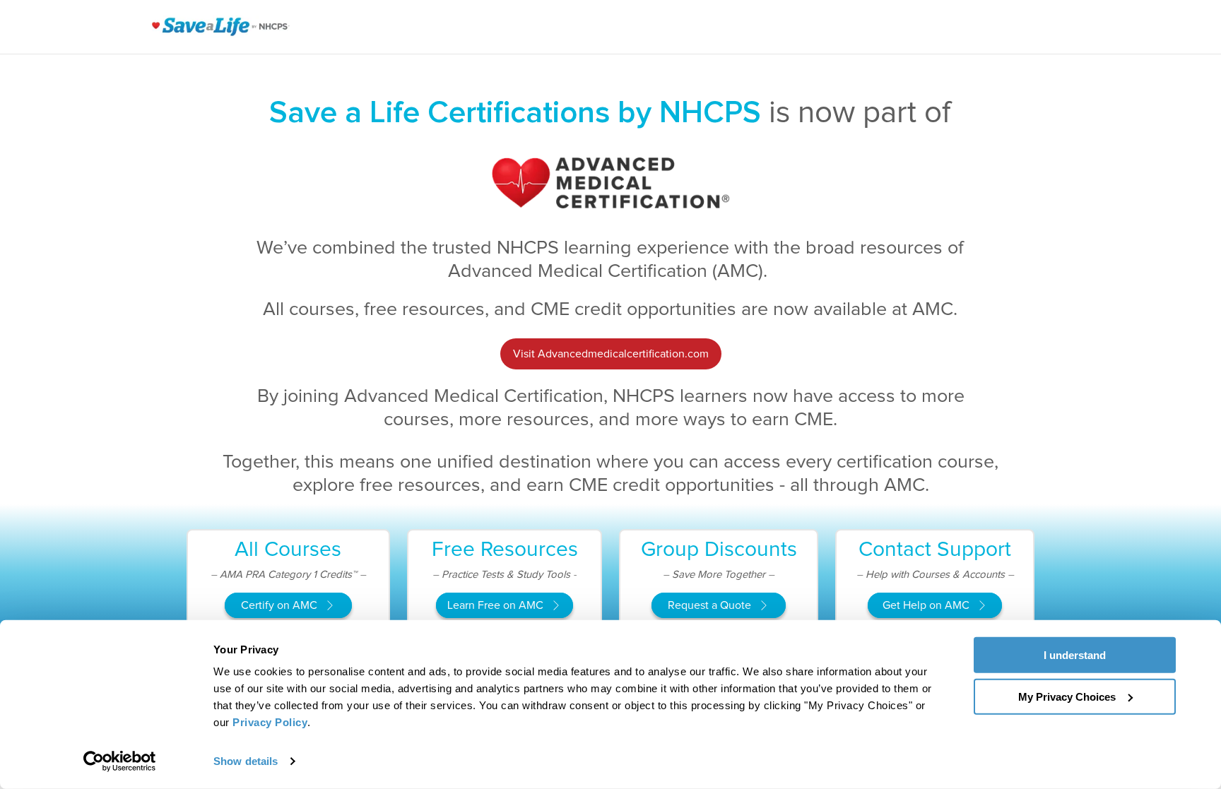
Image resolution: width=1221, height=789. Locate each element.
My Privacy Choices (1067, 696)
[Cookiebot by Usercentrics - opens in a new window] (120, 761)
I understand (1075, 655)
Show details (245, 761)
